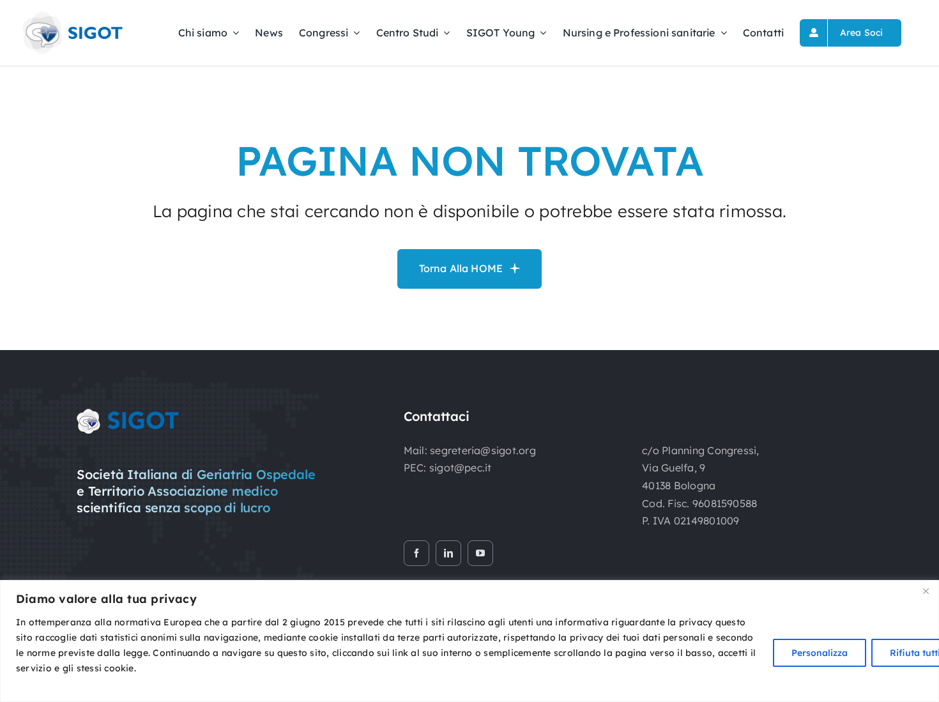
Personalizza (819, 653)
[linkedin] (448, 553)
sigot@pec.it (460, 467)
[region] (469, 641)
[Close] (925, 591)
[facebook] (416, 553)
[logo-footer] (128, 414)
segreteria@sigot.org (483, 450)
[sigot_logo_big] (71, 15)
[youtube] (480, 553)
